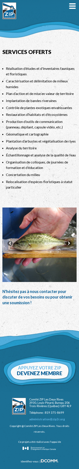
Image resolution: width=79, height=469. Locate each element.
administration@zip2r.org (47, 419)
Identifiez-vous (30, 461)
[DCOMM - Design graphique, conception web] (49, 461)
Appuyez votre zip (39, 370)
